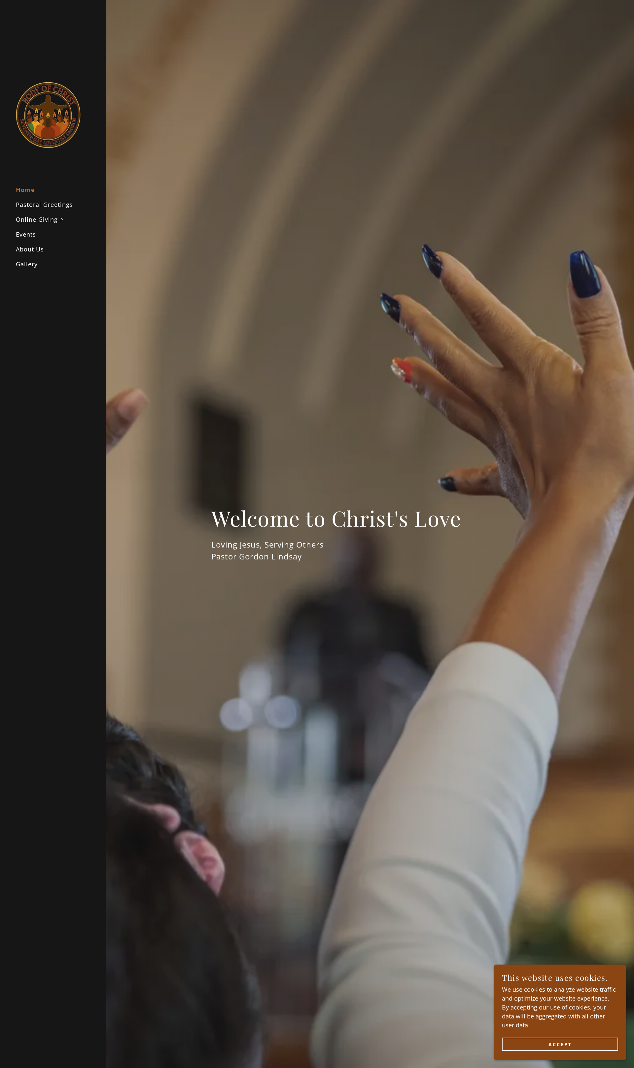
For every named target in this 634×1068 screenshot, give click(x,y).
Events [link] (26, 234)
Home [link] (25, 190)
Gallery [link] (27, 264)
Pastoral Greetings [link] (44, 205)
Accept (560, 1044)
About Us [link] (30, 249)
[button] (61, 219)
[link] (48, 114)
